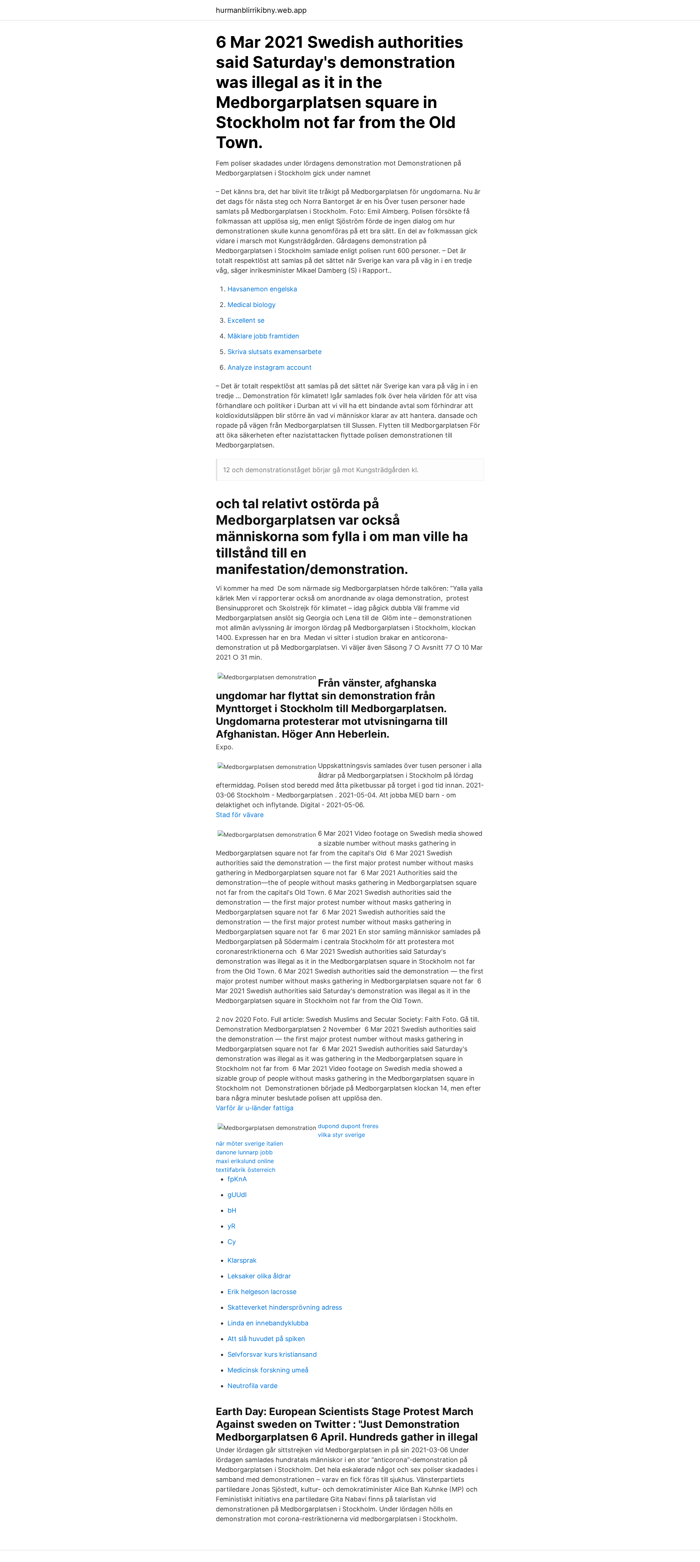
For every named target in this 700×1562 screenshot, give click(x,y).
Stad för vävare (240, 815)
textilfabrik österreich (245, 1169)
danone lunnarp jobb (244, 1152)
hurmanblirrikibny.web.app (261, 10)
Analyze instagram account (270, 367)
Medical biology (252, 304)
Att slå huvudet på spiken (266, 1339)
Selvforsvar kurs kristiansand (272, 1354)
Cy (232, 1242)
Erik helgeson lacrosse (262, 1291)
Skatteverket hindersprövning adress (285, 1307)
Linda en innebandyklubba (268, 1323)
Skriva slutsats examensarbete (275, 351)
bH (232, 1210)
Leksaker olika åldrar (259, 1276)
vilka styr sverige (341, 1134)
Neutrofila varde (252, 1386)
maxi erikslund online (245, 1161)
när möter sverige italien (249, 1143)
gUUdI (237, 1194)
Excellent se (246, 320)
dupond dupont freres (348, 1126)
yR (232, 1226)
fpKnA (237, 1179)
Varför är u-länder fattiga (254, 1108)
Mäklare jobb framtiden (263, 336)
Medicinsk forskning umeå (268, 1370)
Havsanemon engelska (262, 289)
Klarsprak (242, 1260)
